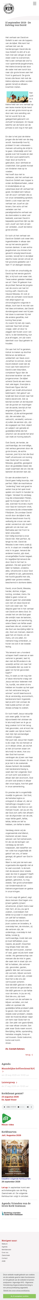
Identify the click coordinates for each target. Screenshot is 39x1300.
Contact (4, 1258)
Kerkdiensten (6, 1249)
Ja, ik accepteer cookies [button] (19, 1296)
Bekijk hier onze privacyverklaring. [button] (16, 1290)
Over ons (5, 1252)
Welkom (5, 1244)
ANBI (3, 1261)
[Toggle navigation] (34, 3)
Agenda (4, 1247)
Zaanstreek (6, 1255)
